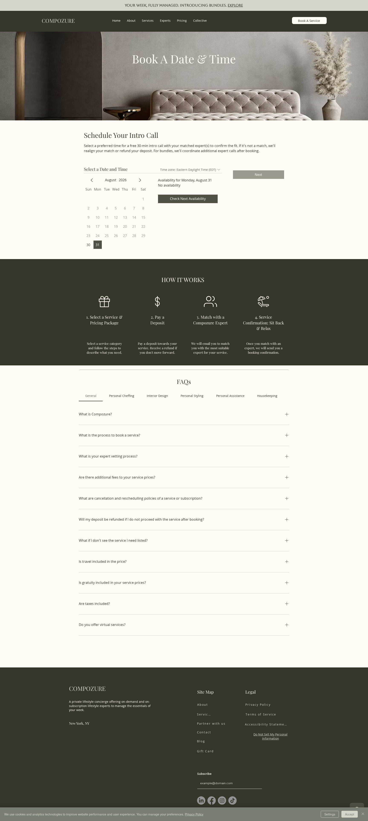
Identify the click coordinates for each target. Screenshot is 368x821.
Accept (349, 814)
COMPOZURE (58, 20)
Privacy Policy (194, 814)
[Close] (362, 814)
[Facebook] (211, 800)
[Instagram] (222, 800)
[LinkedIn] (201, 800)
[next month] (139, 180)
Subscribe (204, 773)
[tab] (91, 395)
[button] (148, 21)
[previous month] (91, 180)
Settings (329, 814)
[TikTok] (232, 800)
